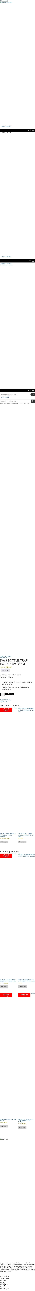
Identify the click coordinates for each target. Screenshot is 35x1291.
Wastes (8, 403)
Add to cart (9, 694)
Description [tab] (5, 670)
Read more (22, 842)
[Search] (33, 394)
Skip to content (4, 1)
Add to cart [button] (4, 842)
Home (1, 403)
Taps (5, 403)
